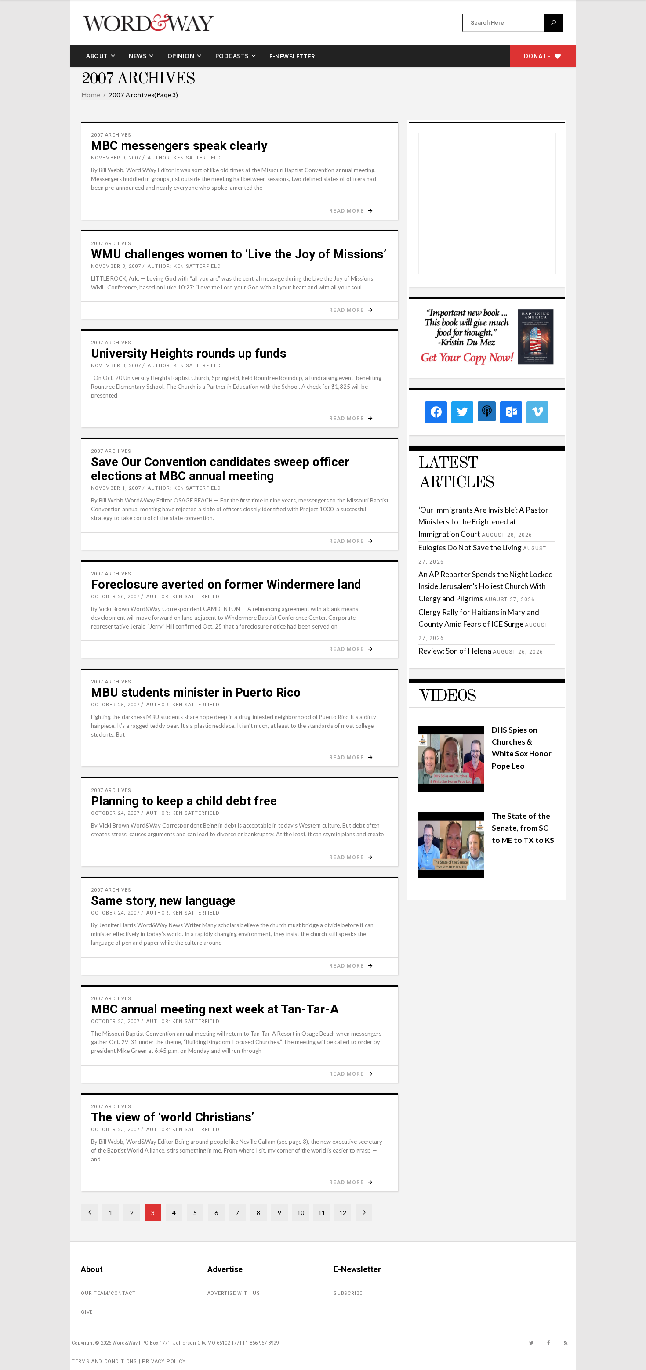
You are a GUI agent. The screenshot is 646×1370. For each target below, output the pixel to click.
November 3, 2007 (116, 266)
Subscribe (348, 1293)
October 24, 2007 (115, 813)
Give (87, 1312)
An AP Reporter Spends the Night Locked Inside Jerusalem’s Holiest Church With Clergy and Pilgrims (485, 586)
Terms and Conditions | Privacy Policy (129, 1361)
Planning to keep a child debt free (184, 801)
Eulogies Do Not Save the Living (470, 547)
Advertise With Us (234, 1293)
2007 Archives (111, 135)
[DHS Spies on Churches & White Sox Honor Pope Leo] (451, 789)
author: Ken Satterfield (184, 158)
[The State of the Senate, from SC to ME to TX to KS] (451, 875)
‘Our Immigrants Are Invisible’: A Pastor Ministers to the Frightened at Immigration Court (483, 521)
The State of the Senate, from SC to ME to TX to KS (523, 827)
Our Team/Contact (108, 1293)
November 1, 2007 (116, 488)
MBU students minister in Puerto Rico (196, 692)
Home (90, 94)
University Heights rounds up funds (189, 353)
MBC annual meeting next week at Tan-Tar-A (215, 1009)
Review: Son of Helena (454, 650)
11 (321, 1212)
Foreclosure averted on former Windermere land (226, 584)
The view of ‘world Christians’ (172, 1117)
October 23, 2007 (115, 1021)
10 (300, 1212)
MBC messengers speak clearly (179, 145)
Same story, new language (163, 900)
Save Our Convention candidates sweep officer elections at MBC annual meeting (220, 469)
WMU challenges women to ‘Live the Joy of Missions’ (238, 254)
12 (342, 1212)
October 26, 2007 (115, 597)
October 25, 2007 (115, 705)
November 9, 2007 (116, 158)
